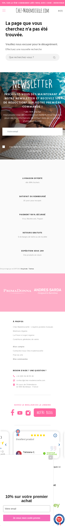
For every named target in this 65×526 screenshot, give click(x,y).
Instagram (28, 413)
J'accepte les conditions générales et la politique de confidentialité (34, 149)
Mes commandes (20, 359)
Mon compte (18, 346)
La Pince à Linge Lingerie (23, 335)
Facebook (12, 412)
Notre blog (45, 412)
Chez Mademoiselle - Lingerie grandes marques (33, 327)
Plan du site (18, 355)
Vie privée (24, 269)
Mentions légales (20, 331)
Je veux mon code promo (26, 518)
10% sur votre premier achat (26, 498)
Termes (31, 269)
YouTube (19, 413)
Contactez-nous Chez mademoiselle (28, 350)
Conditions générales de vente (26, 339)
